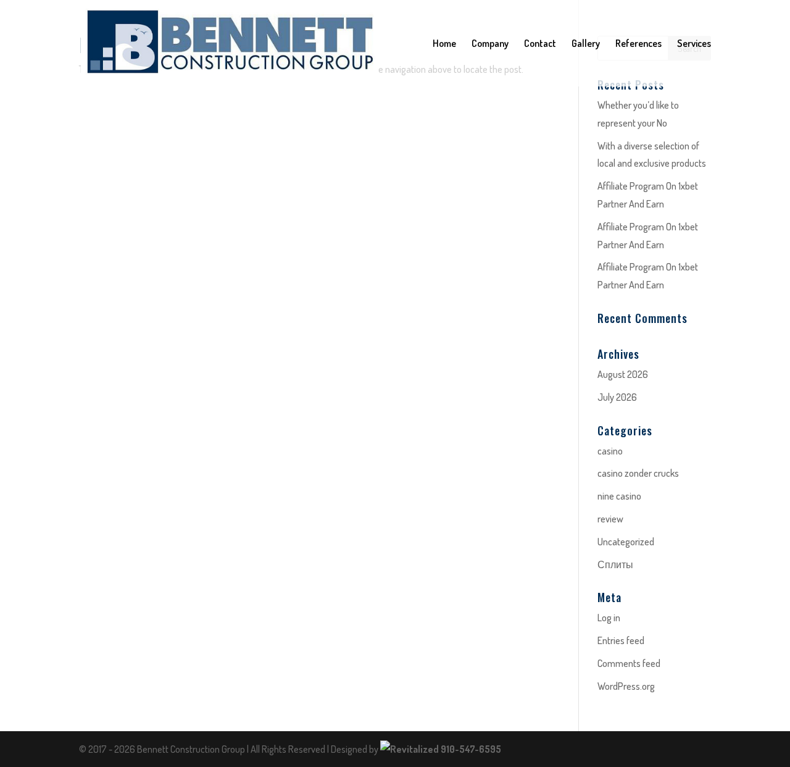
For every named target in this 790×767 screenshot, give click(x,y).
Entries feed (620, 640)
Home (444, 44)
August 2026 (622, 374)
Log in (608, 617)
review (610, 519)
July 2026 (617, 397)
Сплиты (615, 564)
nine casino (619, 496)
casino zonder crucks (638, 473)
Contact (540, 44)
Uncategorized (625, 541)
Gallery (586, 44)
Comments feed (628, 663)
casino (610, 451)
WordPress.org (626, 686)
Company (490, 44)
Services (694, 44)
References (638, 44)
